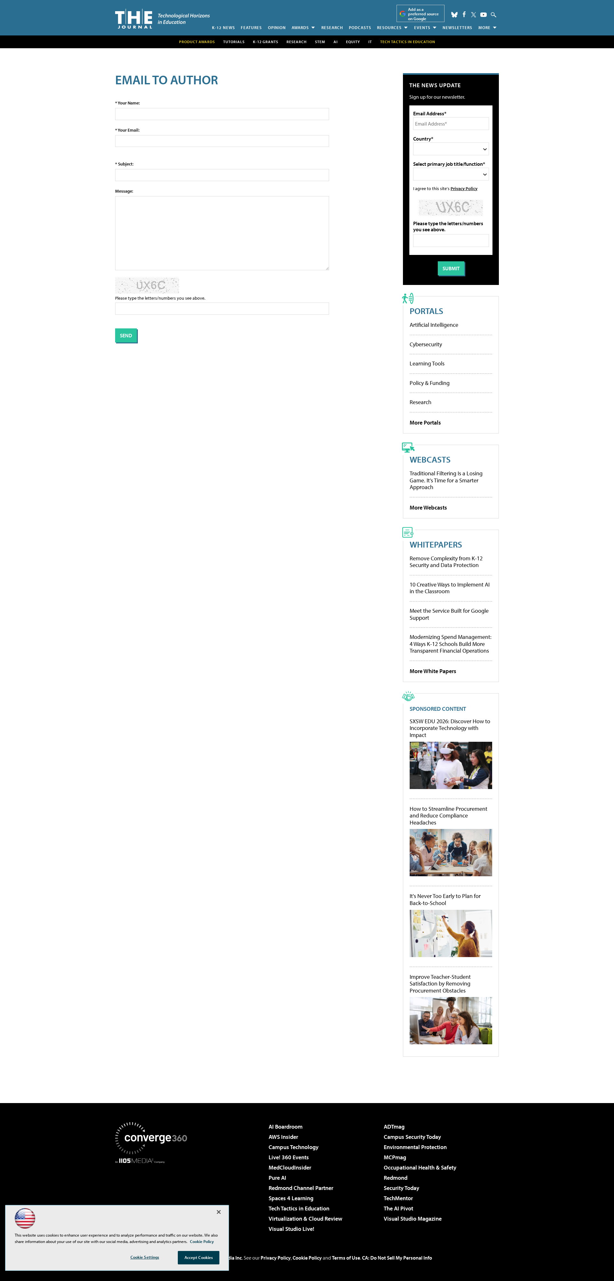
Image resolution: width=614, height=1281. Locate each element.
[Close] (219, 1212)
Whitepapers (436, 544)
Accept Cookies (199, 1257)
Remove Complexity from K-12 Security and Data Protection (446, 562)
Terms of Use (346, 1257)
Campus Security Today (412, 1136)
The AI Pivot (398, 1208)
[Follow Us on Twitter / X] (473, 14)
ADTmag (394, 1126)
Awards (300, 27)
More (484, 27)
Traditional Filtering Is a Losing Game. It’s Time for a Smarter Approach (446, 480)
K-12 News (223, 27)
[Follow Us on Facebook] (464, 14)
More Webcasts (428, 507)
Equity (353, 41)
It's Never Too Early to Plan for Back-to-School (445, 899)
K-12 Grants (265, 41)
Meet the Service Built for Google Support (449, 614)
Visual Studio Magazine (413, 1218)
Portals (426, 310)
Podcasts (360, 27)
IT (370, 41)
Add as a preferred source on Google (423, 14)
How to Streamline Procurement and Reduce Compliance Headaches (448, 815)
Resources (389, 27)
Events (422, 27)
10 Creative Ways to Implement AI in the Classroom (450, 588)
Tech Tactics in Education (299, 1208)
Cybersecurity (426, 344)
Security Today (401, 1188)
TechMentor (398, 1198)
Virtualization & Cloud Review (305, 1218)
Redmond (395, 1177)
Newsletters (457, 27)
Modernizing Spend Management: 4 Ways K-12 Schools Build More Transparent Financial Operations (451, 643)
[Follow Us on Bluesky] (454, 15)
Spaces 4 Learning (291, 1198)
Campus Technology (294, 1147)
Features (251, 27)
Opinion (277, 27)
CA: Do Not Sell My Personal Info (397, 1257)
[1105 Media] (153, 1196)
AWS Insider (283, 1136)
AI (336, 41)
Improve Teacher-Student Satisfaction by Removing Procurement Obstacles (440, 983)
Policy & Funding (430, 383)
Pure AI (277, 1177)
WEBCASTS (430, 459)
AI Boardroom (286, 1126)
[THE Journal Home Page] (162, 18)
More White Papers (433, 671)
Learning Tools (427, 363)
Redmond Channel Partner (301, 1188)
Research (332, 27)
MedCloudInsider (290, 1167)
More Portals (425, 422)
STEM (320, 41)
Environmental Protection (415, 1147)
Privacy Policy (464, 188)
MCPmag (395, 1157)
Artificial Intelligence (434, 324)
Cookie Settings (144, 1257)
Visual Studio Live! (291, 1228)
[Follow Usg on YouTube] (483, 15)
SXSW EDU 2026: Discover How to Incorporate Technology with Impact (450, 728)
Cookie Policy (307, 1257)
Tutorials (234, 41)
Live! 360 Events (289, 1157)
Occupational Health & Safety (420, 1167)
